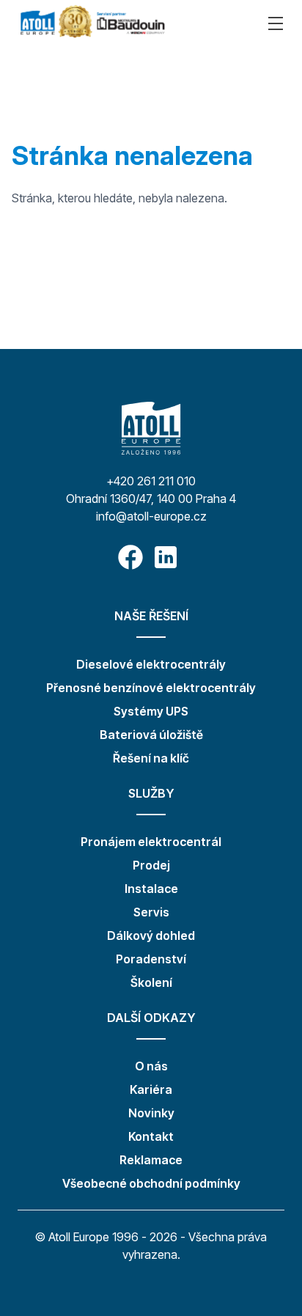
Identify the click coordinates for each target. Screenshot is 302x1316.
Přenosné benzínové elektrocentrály (151, 687)
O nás (151, 1066)
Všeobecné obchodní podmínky (151, 1183)
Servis (151, 912)
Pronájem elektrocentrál (151, 841)
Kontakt (151, 1136)
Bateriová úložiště (151, 734)
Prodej (151, 865)
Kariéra (151, 1089)
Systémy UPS (151, 711)
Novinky (151, 1113)
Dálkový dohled (151, 935)
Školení (151, 982)
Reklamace (151, 1160)
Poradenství (151, 959)
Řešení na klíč (151, 758)
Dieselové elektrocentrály (151, 664)
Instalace (151, 888)
